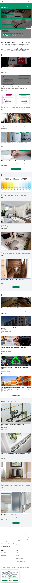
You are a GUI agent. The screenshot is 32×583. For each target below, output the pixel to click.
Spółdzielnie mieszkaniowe (20, 558)
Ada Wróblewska (5, 255)
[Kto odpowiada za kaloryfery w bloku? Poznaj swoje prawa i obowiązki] (16, 442)
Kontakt (18, 567)
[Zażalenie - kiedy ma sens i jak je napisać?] (16, 13)
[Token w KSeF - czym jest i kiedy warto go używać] (16, 62)
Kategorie (18, 550)
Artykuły (18, 532)
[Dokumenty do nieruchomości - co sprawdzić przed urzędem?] (16, 99)
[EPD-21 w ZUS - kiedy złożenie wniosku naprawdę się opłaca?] (16, 33)
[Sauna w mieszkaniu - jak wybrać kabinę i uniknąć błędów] (16, 268)
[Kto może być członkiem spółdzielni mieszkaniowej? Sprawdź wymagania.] (16, 381)
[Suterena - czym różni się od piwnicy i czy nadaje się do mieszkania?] (16, 212)
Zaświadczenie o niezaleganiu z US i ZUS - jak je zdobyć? (10, 25)
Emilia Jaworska (5, 228)
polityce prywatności (13, 576)
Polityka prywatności (13, 567)
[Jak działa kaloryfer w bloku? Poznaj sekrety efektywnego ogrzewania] (16, 502)
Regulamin (4, 567)
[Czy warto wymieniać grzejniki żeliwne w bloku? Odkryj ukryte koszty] (16, 472)
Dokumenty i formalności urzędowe (21, 561)
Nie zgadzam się (10, 578)
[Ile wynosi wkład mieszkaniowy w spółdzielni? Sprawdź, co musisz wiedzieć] (16, 321)
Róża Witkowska (5, 197)
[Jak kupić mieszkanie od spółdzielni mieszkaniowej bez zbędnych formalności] (16, 302)
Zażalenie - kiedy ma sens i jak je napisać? (7, 15)
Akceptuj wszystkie (10, 580)
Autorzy (2, 550)
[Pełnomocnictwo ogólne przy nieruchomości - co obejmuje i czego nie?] (16, 155)
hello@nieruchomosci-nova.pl (6, 546)
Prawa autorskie (8, 567)
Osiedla (17, 552)
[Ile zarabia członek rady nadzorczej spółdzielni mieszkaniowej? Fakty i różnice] (16, 341)
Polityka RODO (22, 567)
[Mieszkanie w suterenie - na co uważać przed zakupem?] (16, 241)
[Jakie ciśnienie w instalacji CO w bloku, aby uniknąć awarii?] (16, 413)
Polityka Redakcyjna (27, 567)
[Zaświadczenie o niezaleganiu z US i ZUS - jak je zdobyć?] (16, 23)
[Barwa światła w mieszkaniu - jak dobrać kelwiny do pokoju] (16, 184)
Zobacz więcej (16, 395)
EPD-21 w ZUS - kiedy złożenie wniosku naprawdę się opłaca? (14, 35)
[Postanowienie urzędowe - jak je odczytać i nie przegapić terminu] (16, 137)
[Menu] (28, 1)
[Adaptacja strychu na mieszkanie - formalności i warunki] (16, 118)
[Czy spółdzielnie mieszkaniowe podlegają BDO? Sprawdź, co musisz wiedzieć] (16, 361)
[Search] (29, 1)
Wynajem (17, 555)
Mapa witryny (16, 569)
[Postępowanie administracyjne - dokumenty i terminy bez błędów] (16, 80)
